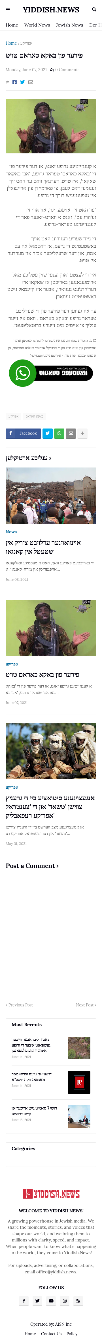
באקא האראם (34, 416)
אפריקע (26, 43)
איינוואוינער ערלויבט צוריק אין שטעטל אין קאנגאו (43, 547)
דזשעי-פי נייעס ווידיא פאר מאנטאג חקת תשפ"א (32, 1076)
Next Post (85, 1005)
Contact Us (51, 1333)
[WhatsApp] (59, 434)
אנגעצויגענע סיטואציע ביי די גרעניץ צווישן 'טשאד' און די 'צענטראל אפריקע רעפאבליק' (50, 806)
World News (37, 25)
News (11, 531)
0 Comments (67, 69)
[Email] (30, 82)
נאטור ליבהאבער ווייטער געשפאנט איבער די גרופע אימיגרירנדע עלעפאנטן (31, 1045)
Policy (72, 1333)
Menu (7, 9)
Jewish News (69, 25)
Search (94, 9)
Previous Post (20, 1005)
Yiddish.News (51, 9)
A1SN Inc (63, 1324)
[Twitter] (22, 82)
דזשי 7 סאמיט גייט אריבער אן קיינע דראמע (34, 1110)
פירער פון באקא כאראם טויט (42, 674)
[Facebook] (14, 82)
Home (12, 25)
